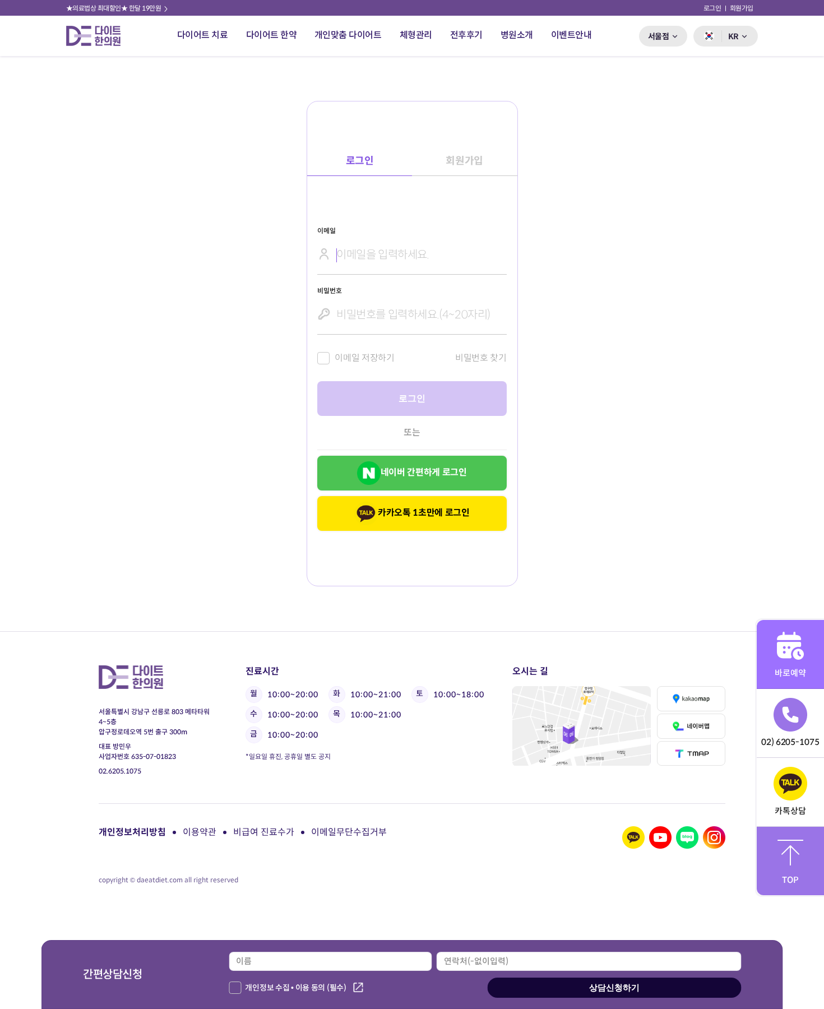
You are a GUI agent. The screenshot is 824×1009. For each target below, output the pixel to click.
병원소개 (517, 35)
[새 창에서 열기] (633, 837)
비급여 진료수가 (263, 832)
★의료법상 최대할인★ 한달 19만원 (114, 8)
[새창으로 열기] (581, 726)
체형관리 (416, 35)
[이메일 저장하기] (323, 358)
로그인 (712, 8)
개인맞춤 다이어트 (348, 35)
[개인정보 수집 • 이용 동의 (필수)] (235, 988)
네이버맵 (691, 726)
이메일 (326, 230)
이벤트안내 (571, 35)
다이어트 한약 (271, 35)
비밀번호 (329, 290)
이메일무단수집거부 (349, 832)
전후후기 (466, 35)
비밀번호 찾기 (481, 358)
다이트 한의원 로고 (98, 36)
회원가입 (741, 8)
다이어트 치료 (202, 35)
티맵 (691, 753)
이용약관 (199, 832)
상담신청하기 (614, 987)
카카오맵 (691, 698)
